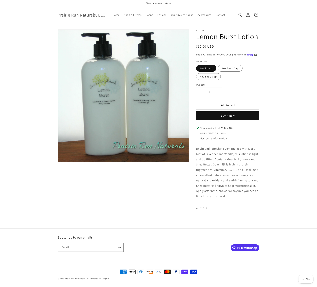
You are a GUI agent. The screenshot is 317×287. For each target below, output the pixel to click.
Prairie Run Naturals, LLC (77, 278)
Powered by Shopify (99, 278)
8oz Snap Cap (230, 68)
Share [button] (203, 207)
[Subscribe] (119, 247)
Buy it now (228, 115)
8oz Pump (206, 68)
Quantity (200, 84)
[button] (240, 15)
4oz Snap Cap (208, 76)
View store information (213, 138)
